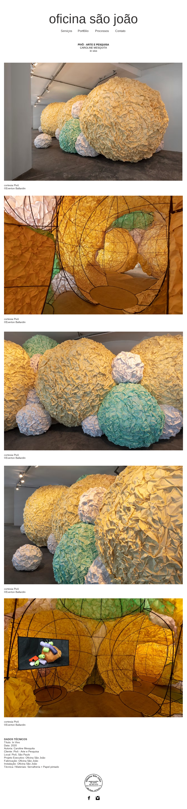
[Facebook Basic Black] (89, 798)
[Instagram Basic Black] (98, 798)
